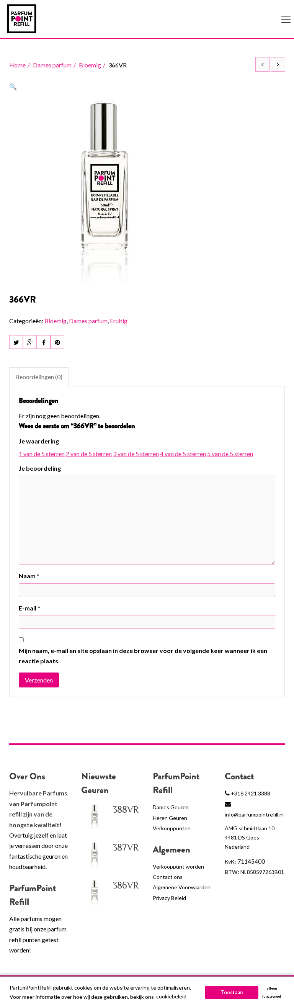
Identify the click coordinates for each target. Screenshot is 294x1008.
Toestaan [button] (232, 992)
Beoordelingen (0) (38, 376)
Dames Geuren (171, 807)
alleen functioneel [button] (271, 992)
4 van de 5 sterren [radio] (183, 453)
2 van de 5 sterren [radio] (89, 453)
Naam (29, 575)
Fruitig (118, 320)
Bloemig (90, 65)
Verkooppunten (172, 828)
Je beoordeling (40, 468)
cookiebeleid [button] (171, 996)
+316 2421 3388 (250, 793)
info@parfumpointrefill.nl (254, 814)
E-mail (29, 608)
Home (17, 65)
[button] (13, 86)
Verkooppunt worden (178, 866)
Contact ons (168, 877)
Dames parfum (52, 65)
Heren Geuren (170, 818)
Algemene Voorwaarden (182, 887)
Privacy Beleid (169, 898)
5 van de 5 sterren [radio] (230, 453)
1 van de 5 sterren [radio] (42, 453)
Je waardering (39, 441)
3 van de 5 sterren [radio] (136, 453)
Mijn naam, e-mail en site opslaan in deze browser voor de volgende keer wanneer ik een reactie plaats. (143, 655)
